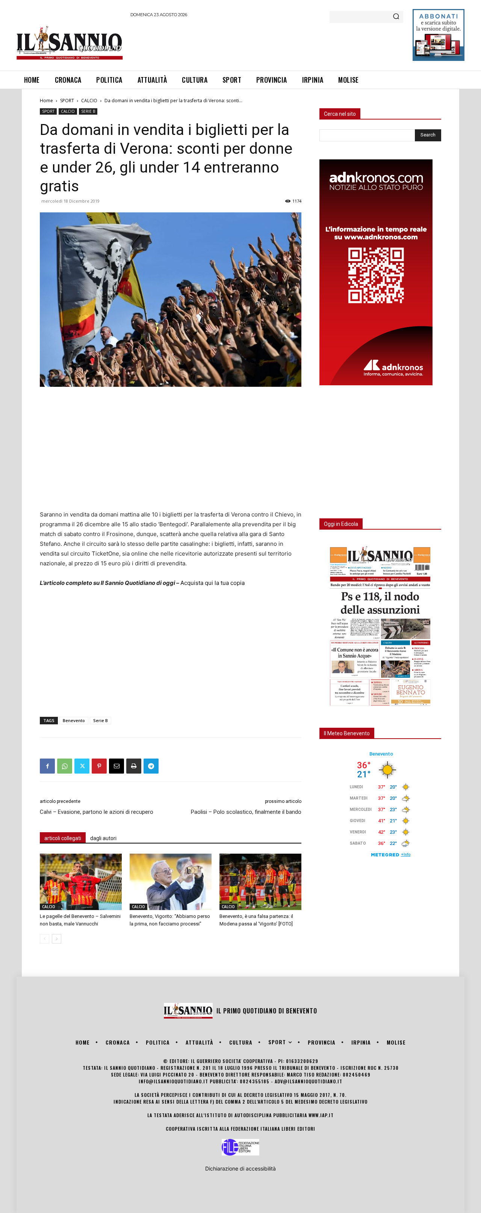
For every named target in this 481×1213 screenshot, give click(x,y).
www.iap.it (321, 1115)
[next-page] (56, 938)
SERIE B (88, 111)
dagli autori (103, 838)
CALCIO (89, 100)
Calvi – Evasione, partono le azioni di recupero (96, 812)
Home (46, 100)
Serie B (100, 720)
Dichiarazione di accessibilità (240, 1168)
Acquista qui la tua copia (212, 582)
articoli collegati (62, 838)
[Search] (396, 17)
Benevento (74, 720)
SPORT (67, 100)
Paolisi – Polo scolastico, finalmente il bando (246, 812)
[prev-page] (44, 938)
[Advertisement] (267, 43)
